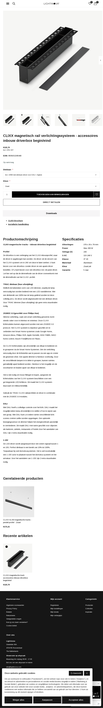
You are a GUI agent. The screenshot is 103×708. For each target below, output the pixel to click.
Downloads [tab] (51, 213)
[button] (8, 3)
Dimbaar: (8, 169)
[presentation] (100, 60)
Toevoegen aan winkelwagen (53, 194)
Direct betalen (51, 202)
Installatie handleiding (18, 224)
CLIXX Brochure (15, 221)
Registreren (54, 605)
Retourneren (10, 615)
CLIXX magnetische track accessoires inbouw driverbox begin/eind (15, 578)
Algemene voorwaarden (15, 605)
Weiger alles (18, 700)
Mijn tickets (54, 612)
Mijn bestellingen (56, 609)
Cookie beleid (11, 626)
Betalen (9, 612)
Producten (89, 605)
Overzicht (77, 673)
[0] (95, 3)
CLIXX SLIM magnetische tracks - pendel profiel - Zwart (17, 521)
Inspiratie (88, 612)
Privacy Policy (11, 609)
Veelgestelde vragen (13, 619)
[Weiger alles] (87, 673)
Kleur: (6, 181)
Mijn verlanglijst (56, 615)
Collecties (89, 609)
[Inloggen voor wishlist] (97, 194)
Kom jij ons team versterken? (17, 622)
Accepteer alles (76, 700)
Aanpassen (47, 700)
